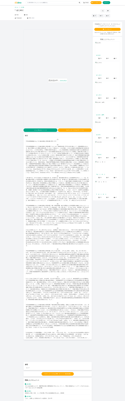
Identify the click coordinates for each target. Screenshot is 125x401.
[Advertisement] (12, 43)
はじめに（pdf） (100, 114)
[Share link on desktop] (102, 11)
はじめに (29, 384)
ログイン (106, 2)
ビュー (28, 367)
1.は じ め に (100, 174)
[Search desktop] (79, 2)
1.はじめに (99, 154)
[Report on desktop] (108, 11)
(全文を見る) (63, 80)
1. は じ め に (101, 194)
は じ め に (99, 75)
